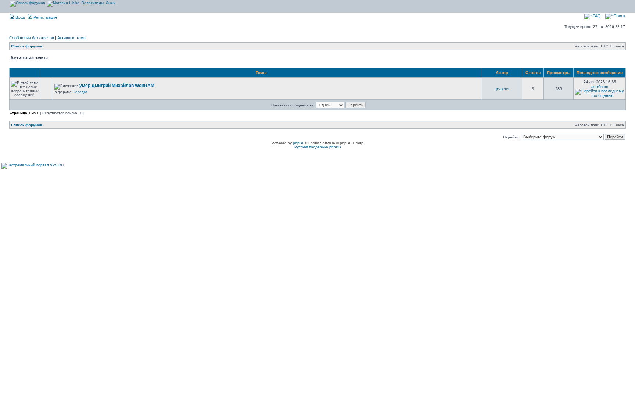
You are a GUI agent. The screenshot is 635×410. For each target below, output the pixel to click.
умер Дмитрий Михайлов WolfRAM (116, 85)
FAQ (596, 16)
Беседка (80, 92)
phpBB (299, 143)
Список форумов (26, 46)
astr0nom (599, 86)
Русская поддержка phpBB (317, 147)
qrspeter (502, 89)
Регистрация (44, 17)
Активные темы (71, 38)
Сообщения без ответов (31, 38)
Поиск (619, 16)
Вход (19, 17)
